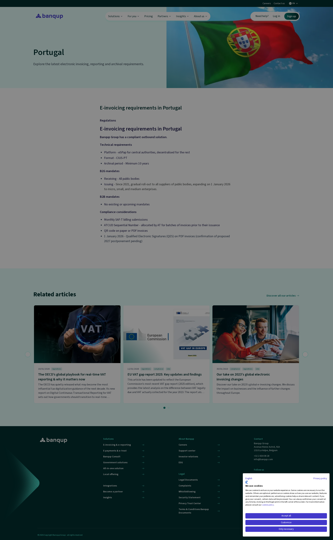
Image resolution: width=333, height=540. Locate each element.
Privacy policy (320, 478)
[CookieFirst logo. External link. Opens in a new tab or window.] (246, 482)
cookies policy (268, 504)
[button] (248, 479)
